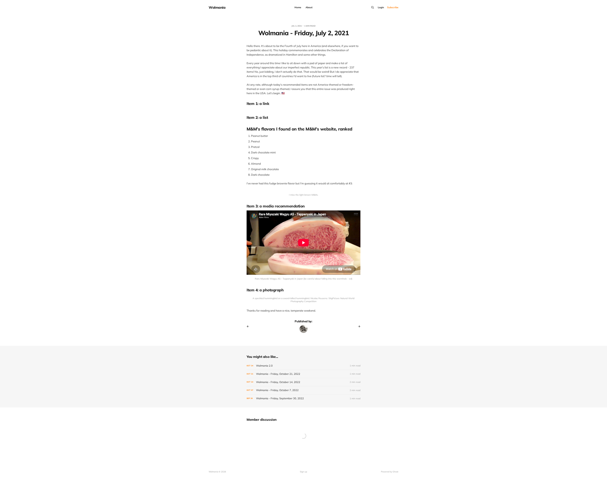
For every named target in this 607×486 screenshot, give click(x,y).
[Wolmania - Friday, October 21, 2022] (303, 374)
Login (381, 7)
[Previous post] (249, 326)
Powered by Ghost (389, 471)
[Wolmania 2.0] (303, 366)
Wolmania (217, 7)
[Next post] (358, 326)
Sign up (303, 471)
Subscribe (392, 7)
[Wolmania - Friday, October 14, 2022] (303, 382)
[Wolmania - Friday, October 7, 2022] (303, 390)
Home (297, 7)
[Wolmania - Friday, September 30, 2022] (303, 398)
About (309, 7)
